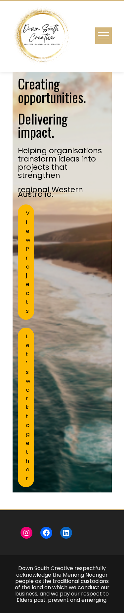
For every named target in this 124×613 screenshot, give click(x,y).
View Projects (28, 262)
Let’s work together (28, 407)
